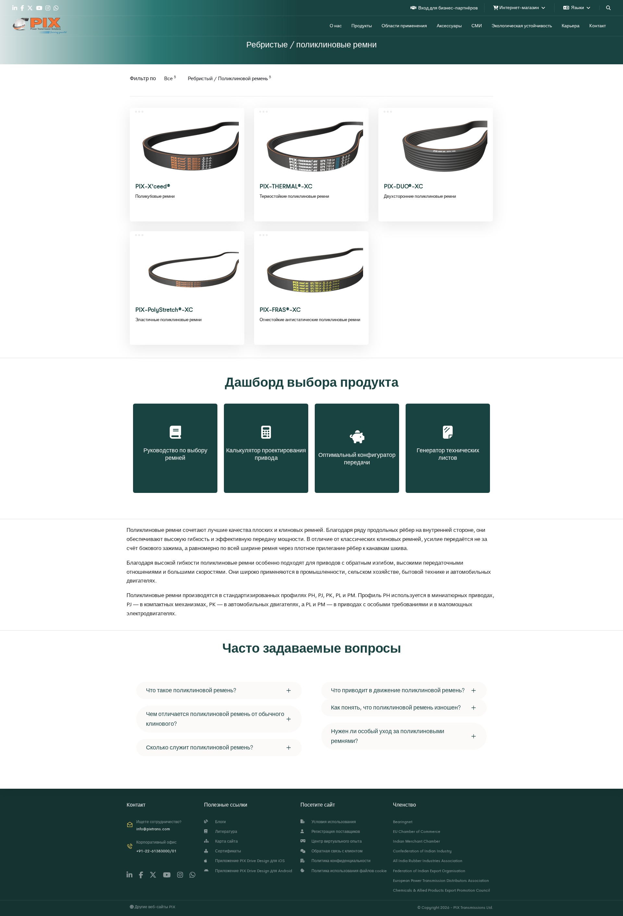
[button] (219, 690)
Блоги (219, 821)
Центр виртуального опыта (336, 841)
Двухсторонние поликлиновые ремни (420, 196)
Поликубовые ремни (155, 196)
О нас (336, 26)
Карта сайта (225, 841)
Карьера (571, 26)
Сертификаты (227, 851)
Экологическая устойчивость (522, 26)
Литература (225, 831)
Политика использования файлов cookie (348, 870)
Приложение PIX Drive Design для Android (252, 870)
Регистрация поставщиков (335, 831)
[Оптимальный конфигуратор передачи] (357, 430)
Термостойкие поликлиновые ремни (294, 196)
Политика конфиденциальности (340, 860)
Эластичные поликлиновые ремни (168, 319)
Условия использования (333, 821)
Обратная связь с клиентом (336, 851)
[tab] (219, 690)
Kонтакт (597, 26)
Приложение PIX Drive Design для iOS (249, 860)
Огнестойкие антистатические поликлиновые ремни (310, 319)
